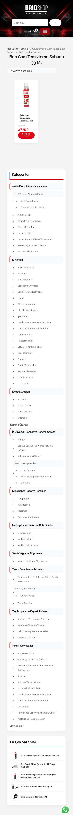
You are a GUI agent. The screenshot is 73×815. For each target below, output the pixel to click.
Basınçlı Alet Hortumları (29, 221)
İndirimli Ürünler (19, 424)
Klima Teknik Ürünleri (28, 688)
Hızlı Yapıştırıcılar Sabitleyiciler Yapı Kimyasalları (35, 667)
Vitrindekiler (16, 725)
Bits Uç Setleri (24, 279)
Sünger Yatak (27, 595)
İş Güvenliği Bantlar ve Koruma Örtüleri (33, 432)
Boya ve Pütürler (26, 653)
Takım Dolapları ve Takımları (28, 569)
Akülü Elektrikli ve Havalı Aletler (30, 186)
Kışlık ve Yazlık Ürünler (29, 682)
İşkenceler (22, 316)
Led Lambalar (24, 411)
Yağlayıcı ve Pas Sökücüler (31, 719)
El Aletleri (17, 259)
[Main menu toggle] (45, 31)
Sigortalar (22, 417)
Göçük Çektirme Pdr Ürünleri (32, 659)
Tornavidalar (23, 383)
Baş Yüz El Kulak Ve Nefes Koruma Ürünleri (35, 447)
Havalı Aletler (24, 233)
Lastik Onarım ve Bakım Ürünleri (34, 322)
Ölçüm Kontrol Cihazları (33, 207)
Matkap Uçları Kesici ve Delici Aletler (32, 525)
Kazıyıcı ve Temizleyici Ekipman (33, 619)
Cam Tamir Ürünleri (27, 286)
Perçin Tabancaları (26, 365)
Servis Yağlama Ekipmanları (31, 245)
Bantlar (21, 439)
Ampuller (22, 399)
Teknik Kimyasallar (22, 645)
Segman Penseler (26, 371)
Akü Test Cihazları (30, 201)
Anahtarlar (22, 273)
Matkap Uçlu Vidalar (27, 545)
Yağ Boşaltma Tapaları (28, 517)
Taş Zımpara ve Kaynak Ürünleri (30, 611)
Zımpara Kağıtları (26, 637)
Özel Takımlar (24, 353)
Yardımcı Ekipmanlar (28, 251)
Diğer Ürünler (28, 470)
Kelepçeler (23, 498)
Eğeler (20, 298)
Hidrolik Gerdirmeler (28, 310)
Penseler (22, 359)
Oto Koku (25, 482)
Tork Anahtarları (25, 377)
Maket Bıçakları (25, 340)
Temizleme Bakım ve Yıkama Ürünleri (36, 713)
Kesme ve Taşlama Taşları (30, 625)
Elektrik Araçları (21, 391)
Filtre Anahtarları (26, 304)
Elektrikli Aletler (25, 227)
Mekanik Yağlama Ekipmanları (36, 476)
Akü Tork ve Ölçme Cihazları (29, 194)
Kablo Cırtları (24, 405)
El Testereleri (24, 533)
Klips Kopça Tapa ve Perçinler (29, 491)
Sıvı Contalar (23, 706)
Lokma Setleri (24, 334)
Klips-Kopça (23, 505)
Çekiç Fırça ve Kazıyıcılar (29, 292)
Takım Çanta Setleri (25, 588)
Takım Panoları (25, 603)
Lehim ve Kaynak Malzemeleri (33, 328)
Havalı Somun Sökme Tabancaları (34, 239)
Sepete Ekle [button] (26, 135)
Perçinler (22, 511)
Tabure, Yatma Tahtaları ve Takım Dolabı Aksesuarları (37, 579)
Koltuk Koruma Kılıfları (28, 456)
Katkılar (21, 676)
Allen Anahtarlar (25, 267)
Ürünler (25, 49)
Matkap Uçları (24, 539)
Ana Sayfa (12, 49)
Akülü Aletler (24, 215)
